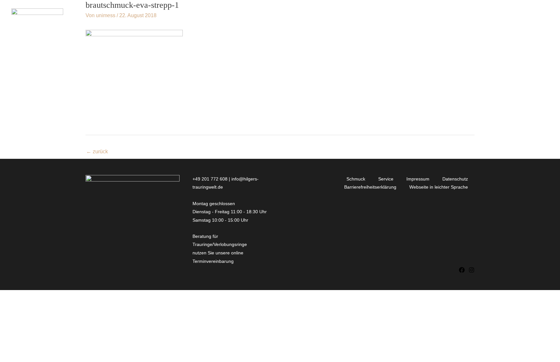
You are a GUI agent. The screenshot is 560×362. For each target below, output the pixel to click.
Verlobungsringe (230, 16)
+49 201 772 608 (210, 178)
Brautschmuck (342, 16)
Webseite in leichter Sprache (438, 187)
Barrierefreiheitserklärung (370, 187)
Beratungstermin (517, 16)
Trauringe (288, 16)
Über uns (388, 16)
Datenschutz (455, 178)
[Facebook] (462, 270)
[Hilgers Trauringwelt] (37, 16)
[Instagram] (471, 270)
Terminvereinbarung (213, 261)
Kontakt (469, 16)
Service (385, 178)
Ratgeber (432, 16)
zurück (97, 151)
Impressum (417, 178)
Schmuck (355, 178)
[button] (259, 17)
